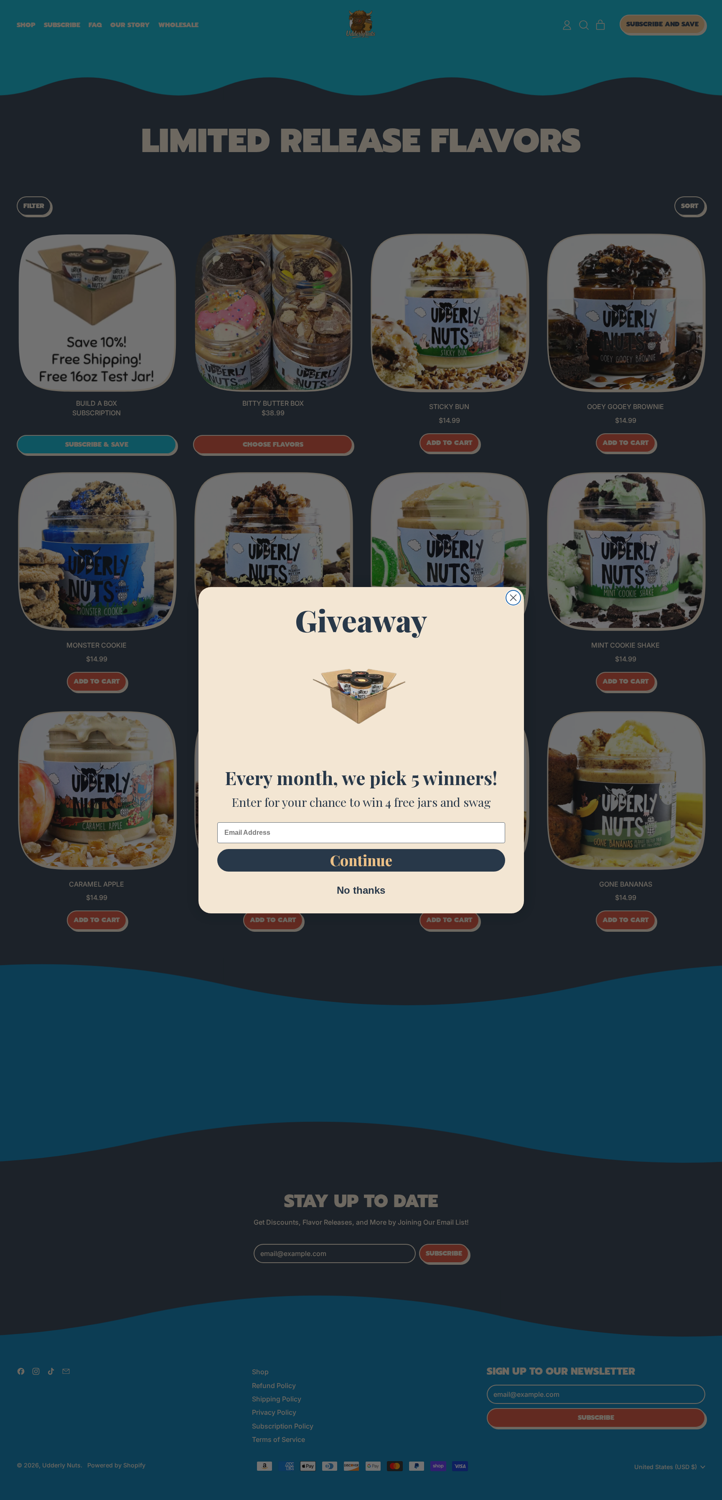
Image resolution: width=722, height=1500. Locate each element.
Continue (361, 860)
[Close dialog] (513, 597)
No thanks (361, 890)
